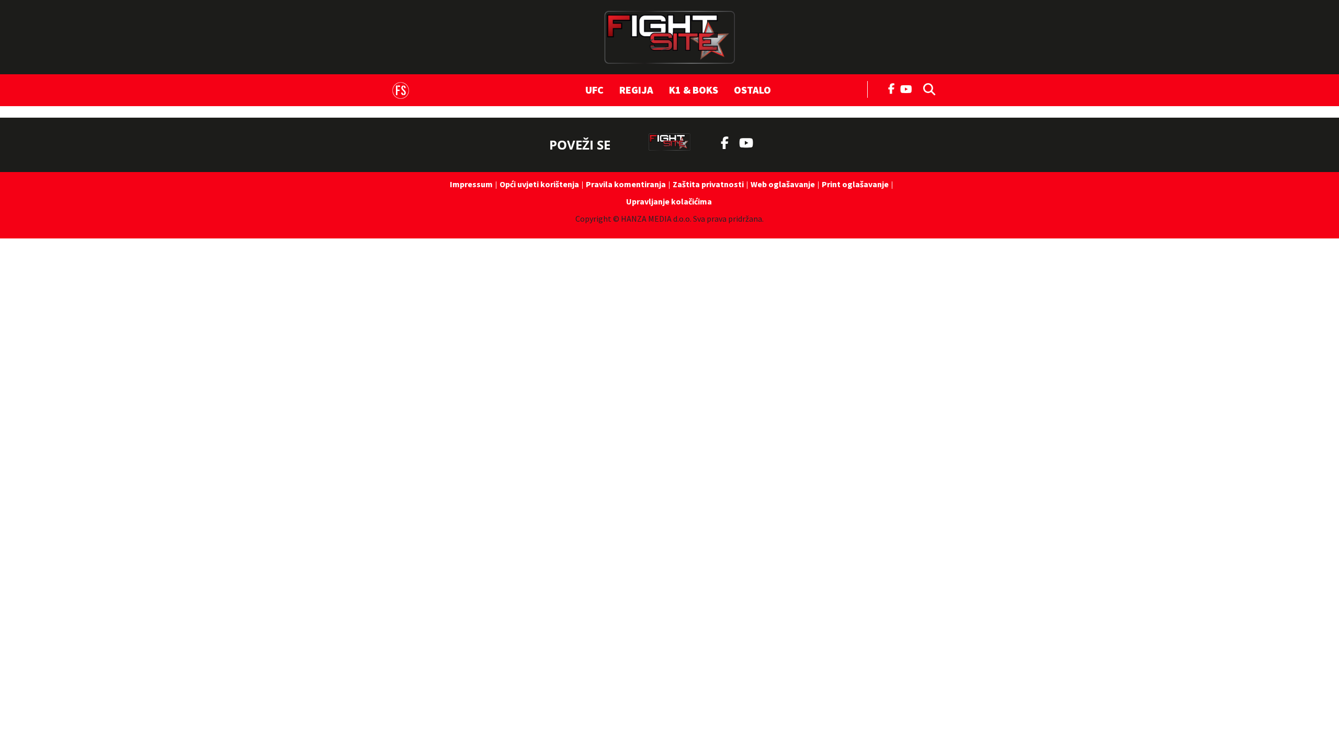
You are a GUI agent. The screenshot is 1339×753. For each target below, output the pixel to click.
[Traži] (926, 88)
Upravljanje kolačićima (669, 201)
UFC (594, 89)
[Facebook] (891, 88)
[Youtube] (908, 88)
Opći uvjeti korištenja (539, 184)
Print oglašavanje (855, 184)
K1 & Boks (693, 89)
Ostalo (752, 89)
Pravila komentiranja (626, 184)
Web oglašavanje (783, 184)
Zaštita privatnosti (708, 184)
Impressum (471, 184)
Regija (636, 89)
